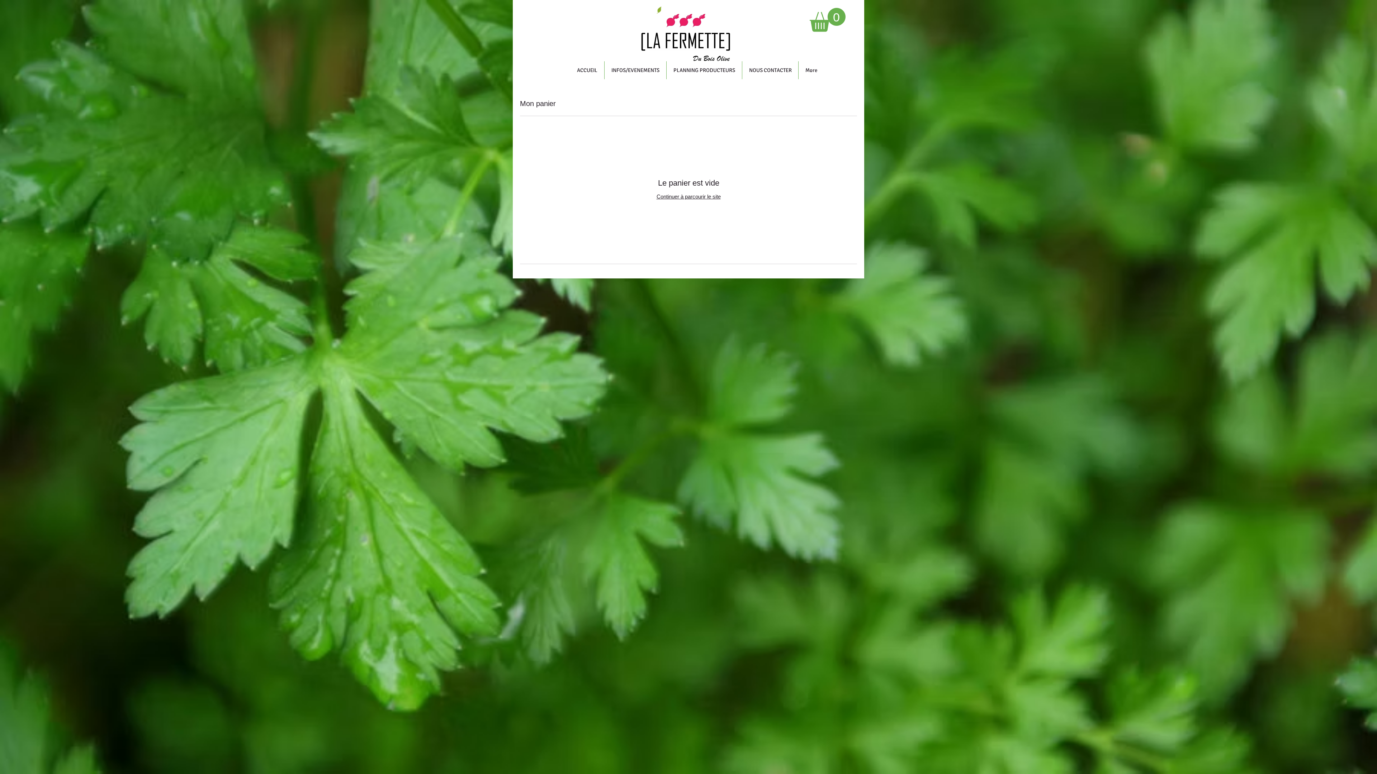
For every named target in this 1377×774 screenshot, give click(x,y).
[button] (828, 20)
